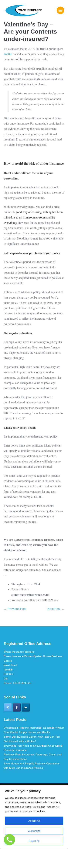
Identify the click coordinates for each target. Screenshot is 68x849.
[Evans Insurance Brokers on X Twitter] (8, 707)
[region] (34, 817)
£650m (8, 54)
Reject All (34, 840)
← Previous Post (15, 608)
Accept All (34, 820)
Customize (34, 830)
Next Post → (55, 608)
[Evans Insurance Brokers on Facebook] (17, 707)
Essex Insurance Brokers (19, 656)
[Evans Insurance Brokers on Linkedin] (26, 707)
